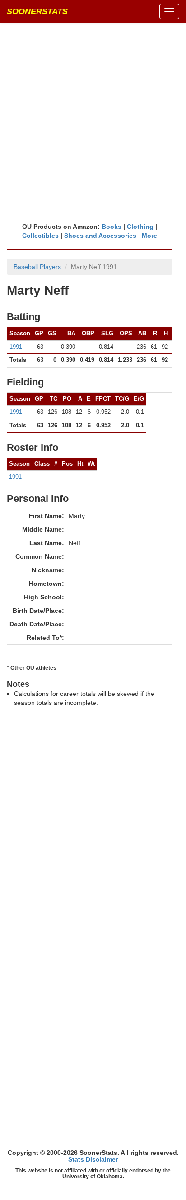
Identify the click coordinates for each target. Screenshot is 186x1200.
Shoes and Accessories (100, 235)
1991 (15, 346)
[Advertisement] (93, 122)
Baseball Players (37, 266)
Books (111, 226)
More (149, 235)
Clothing (140, 226)
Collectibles (40, 235)
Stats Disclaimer (93, 1159)
